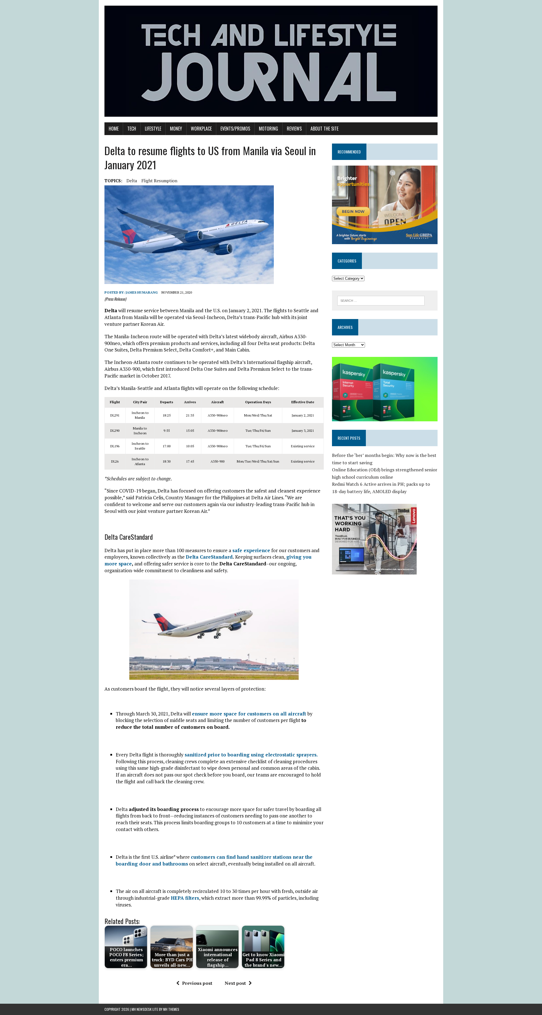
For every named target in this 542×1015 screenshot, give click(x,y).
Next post (235, 983)
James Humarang (142, 292)
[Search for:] (381, 300)
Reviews (294, 128)
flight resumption (159, 180)
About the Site (324, 128)
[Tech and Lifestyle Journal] (271, 61)
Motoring (268, 128)
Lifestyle (153, 128)
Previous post (197, 983)
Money (176, 128)
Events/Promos (235, 128)
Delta (131, 180)
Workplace (201, 128)
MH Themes (171, 1009)
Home (114, 128)
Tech (131, 128)
